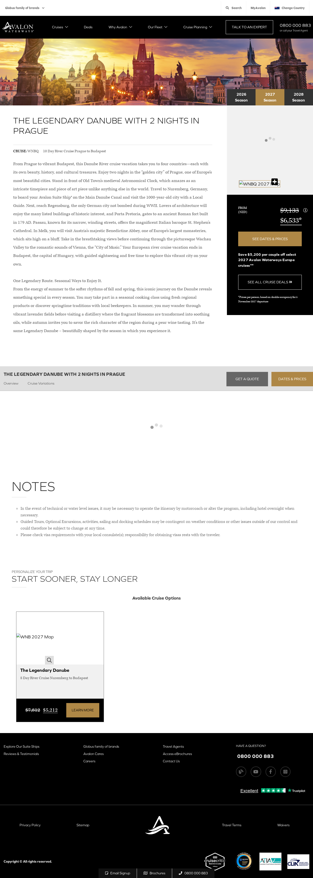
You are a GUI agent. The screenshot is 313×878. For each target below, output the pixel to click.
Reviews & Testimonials (21, 754)
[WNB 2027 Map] (35, 638)
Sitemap (83, 825)
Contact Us (171, 761)
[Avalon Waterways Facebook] (271, 771)
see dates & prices (270, 239)
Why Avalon (118, 27)
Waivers (283, 825)
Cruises (57, 27)
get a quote (247, 379)
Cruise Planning (195, 27)
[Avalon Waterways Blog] (241, 771)
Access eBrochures (177, 754)
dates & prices (292, 379)
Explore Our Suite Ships (21, 746)
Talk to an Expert (249, 27)
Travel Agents (173, 746)
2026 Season (241, 97)
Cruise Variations (41, 383)
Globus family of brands (22, 8)
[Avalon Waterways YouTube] (256, 771)
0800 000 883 (295, 25)
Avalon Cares (93, 754)
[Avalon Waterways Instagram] (285, 771)
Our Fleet (155, 27)
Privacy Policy (30, 825)
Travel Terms (231, 825)
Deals (88, 27)
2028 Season (298, 97)
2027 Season (270, 97)
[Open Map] (259, 183)
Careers (89, 761)
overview (11, 383)
